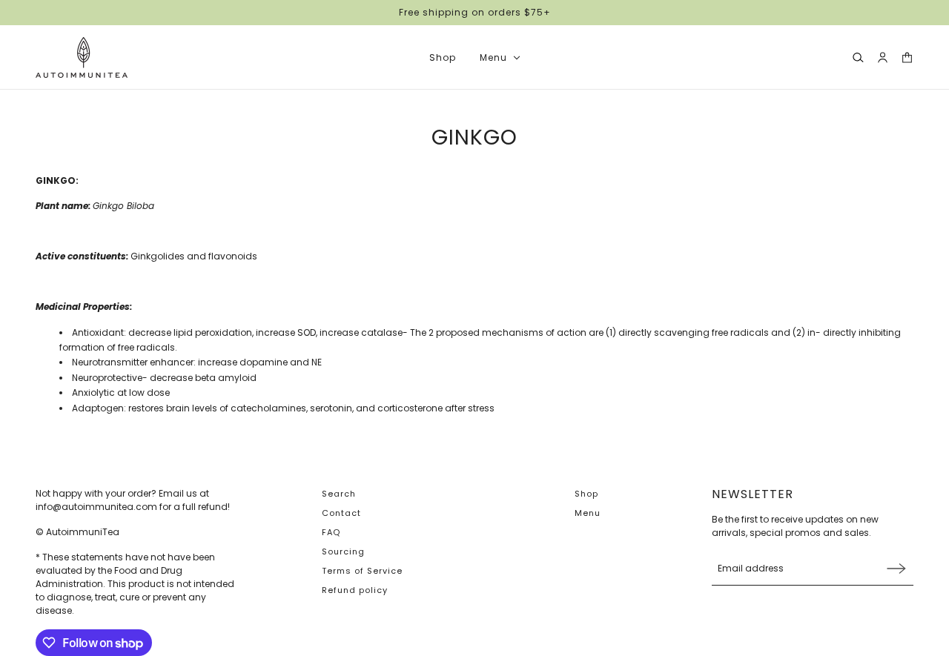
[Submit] (896, 568)
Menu (588, 513)
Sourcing (343, 551)
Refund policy (355, 590)
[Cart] (907, 57)
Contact (341, 513)
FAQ (331, 532)
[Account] (882, 57)
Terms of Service (362, 571)
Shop (586, 494)
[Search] (858, 57)
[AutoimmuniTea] (82, 57)
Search (339, 494)
